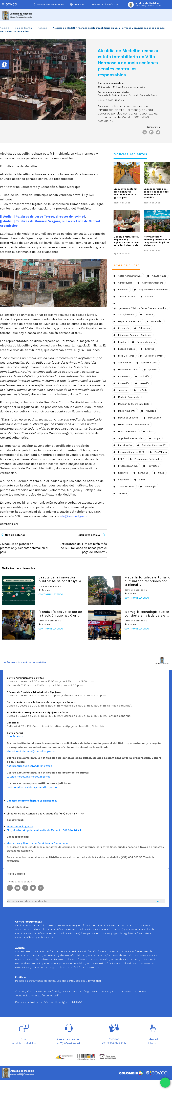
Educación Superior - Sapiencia (134, 335)
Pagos (157, 438)
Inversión (144, 383)
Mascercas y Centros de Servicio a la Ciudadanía (37, 843)
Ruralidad (143, 473)
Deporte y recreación (129, 321)
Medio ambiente (127, 411)
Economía (123, 328)
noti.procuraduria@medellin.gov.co (29, 765)
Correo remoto (25, 951)
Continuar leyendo (50, 594)
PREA (121, 459)
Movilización (154, 417)
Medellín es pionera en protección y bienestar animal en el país (24, 548)
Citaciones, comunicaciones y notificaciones (68, 925)
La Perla (142, 390)
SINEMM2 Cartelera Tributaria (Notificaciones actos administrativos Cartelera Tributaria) (69, 929)
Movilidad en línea (128, 417)
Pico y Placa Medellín (28, 963)
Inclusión (144, 376)
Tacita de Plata (126, 486)
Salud (161, 473)
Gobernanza (124, 362)
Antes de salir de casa (125, 959)
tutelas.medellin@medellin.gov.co (28, 776)
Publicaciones (46, 937)
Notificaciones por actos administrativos (123, 925)
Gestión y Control (153, 356)
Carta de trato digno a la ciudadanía (54, 967)
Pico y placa (160, 452)
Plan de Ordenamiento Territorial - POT (53, 959)
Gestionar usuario (111, 951)
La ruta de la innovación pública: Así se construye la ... (61, 579)
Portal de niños (97, 963)
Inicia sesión (97, 4)
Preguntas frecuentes (50, 951)
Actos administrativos (130, 276)
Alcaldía (4, 28)
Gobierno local (149, 362)
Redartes (123, 473)
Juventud (123, 390)
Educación (144, 328)
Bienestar (106, 87)
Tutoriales (147, 959)
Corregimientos (126, 314)
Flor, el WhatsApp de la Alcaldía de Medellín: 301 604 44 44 (44, 830)
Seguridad (123, 479)
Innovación (124, 383)
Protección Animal (128, 466)
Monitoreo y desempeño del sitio (65, 955)
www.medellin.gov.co (20, 826)
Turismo (122, 493)
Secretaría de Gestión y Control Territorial (118, 95)
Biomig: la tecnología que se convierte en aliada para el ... (146, 613)
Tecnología (150, 486)
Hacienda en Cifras (128, 369)
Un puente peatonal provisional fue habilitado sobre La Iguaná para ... (125, 193)
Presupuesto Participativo (148, 459)
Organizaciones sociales (131, 438)
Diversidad (156, 321)
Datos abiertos (89, 967)
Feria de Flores (126, 356)
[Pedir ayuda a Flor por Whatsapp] (165, 1082)
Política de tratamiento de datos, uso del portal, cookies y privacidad (58, 980)
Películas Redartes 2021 (154, 445)
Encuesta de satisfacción (82, 951)
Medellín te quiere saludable (130, 87)
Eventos (149, 349)
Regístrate (112, 4)
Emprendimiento (146, 342)
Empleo (122, 342)
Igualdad (152, 369)
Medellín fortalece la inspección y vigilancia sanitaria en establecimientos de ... (126, 242)
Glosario (129, 951)
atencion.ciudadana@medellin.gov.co (31, 751)
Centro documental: (27, 925)
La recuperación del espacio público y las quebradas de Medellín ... (156, 193)
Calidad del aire (126, 296)
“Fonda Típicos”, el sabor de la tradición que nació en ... (60, 613)
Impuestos (124, 376)
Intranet (153, 1043)
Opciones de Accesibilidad (50, 4)
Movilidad (151, 411)
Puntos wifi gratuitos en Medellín (64, 963)
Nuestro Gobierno (127, 431)
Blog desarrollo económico (153, 289)
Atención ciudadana (152, 283)
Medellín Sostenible (128, 397)
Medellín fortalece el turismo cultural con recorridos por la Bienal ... (147, 581)
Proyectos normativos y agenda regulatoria (109, 933)
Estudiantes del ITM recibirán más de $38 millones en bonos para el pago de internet (83, 548)
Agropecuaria (125, 283)
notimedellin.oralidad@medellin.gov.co (32, 787)
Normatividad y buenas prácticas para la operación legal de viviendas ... (157, 241)
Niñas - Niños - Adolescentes (133, 424)
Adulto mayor (159, 276)
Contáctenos (15, 736)
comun (149, 296)
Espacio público (126, 349)
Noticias (42, 28)
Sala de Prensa (23, 28)
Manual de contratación (94, 959)
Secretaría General (149, 95)
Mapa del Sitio (97, 955)
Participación (125, 445)
